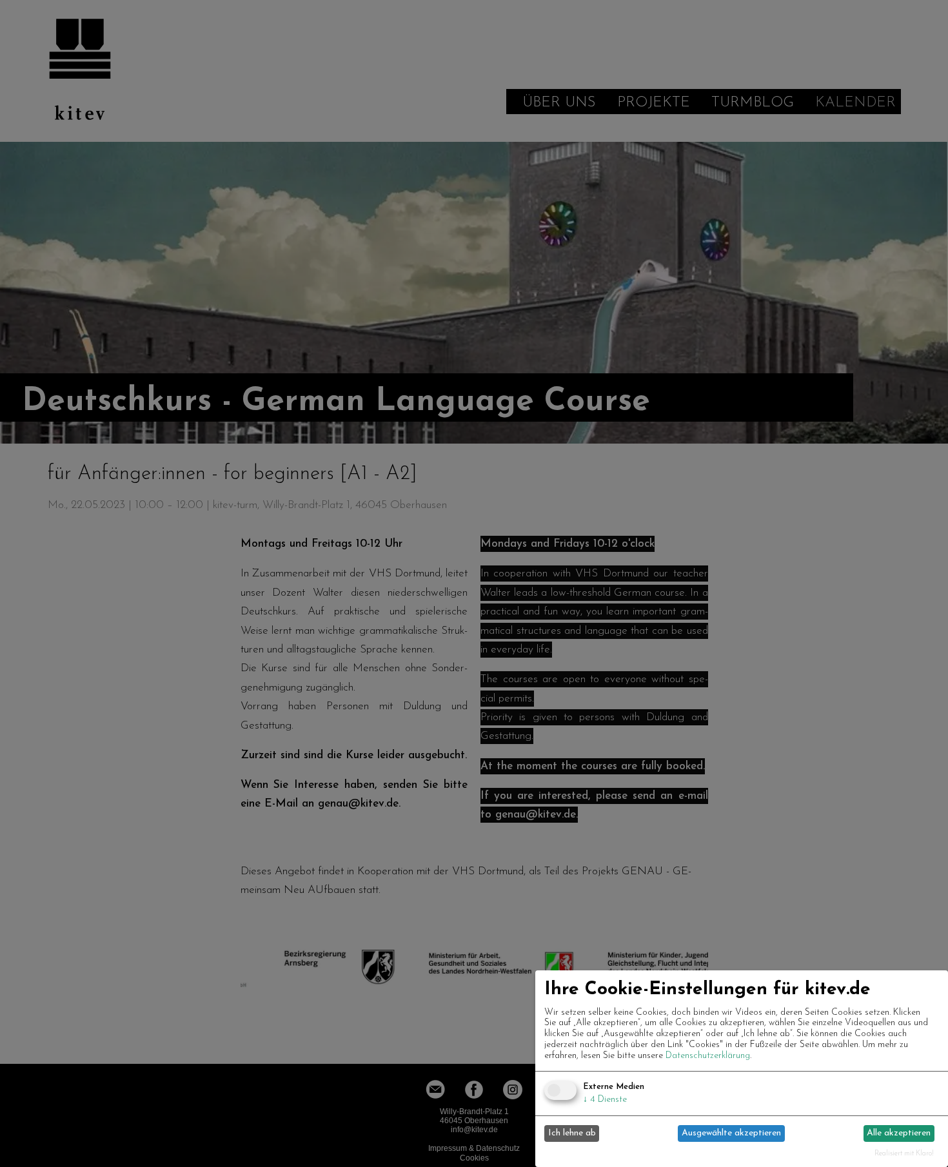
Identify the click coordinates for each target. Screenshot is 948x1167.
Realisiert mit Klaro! (904, 1153)
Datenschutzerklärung (708, 1056)
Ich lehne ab (572, 1133)
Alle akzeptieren (899, 1133)
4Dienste (605, 1099)
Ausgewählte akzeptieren (731, 1133)
